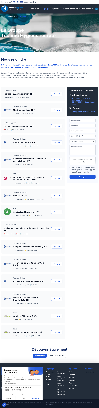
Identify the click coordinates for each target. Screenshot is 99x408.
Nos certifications (61, 372)
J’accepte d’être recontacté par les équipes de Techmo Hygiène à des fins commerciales (83, 169)
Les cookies (75, 402)
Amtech (48, 379)
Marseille (72, 377)
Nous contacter (60, 384)
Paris (70, 372)
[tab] (96, 9)
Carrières (60, 380)
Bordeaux (72, 374)
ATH (47, 382)
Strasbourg (72, 380)
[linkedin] (96, 9)
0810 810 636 (18, 2)
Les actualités (89, 372)
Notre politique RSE (57, 356)
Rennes (71, 383)
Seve (47, 384)
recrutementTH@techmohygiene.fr (84, 112)
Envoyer (82, 177)
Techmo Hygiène (48, 375)
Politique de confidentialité (53, 402)
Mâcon (71, 388)
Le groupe (9, 16)
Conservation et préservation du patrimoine (61, 391)
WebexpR (6, 404)
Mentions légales (66, 402)
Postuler (57, 94)
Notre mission (40, 356)
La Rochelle (73, 386)
